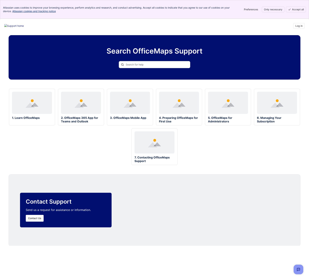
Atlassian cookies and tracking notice (34, 11)
